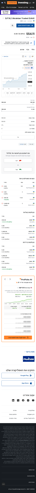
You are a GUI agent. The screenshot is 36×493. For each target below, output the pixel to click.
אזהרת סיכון (31, 482)
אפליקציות (31, 410)
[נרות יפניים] (32, 56)
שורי (16, 169)
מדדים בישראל (23, 7)
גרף (27, 50)
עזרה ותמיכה (13, 418)
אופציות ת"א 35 (11, 7)
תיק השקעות (30, 414)
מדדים (32, 7)
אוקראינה (22, 144)
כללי (32, 50)
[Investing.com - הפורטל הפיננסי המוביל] (24, 3)
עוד (18, 137)
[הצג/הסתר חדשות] (23, 56)
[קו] (30, 56)
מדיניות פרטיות (30, 476)
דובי (16, 160)
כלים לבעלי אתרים (29, 418)
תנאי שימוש (31, 470)
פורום (22, 50)
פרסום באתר (13, 414)
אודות (15, 410)
